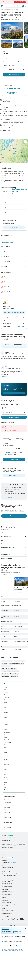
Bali (5, 707)
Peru (5, 784)
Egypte (5, 699)
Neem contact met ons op (8, 910)
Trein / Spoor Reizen (8, 819)
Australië (6, 692)
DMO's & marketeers (6, 902)
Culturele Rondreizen (8, 814)
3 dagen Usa (4, 663)
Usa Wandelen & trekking (7, 661)
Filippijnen (6, 712)
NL (21, 919)
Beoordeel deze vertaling (7, 193)
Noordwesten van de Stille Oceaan (9, 668)
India (5, 715)
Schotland (6, 767)
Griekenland (6, 737)
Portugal (6, 759)
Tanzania (6, 724)
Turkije (5, 772)
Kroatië (5, 752)
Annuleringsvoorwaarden (7, 867)
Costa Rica (6, 779)
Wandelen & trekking (14, 673)
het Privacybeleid (10, 950)
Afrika (5, 687)
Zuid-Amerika (7, 789)
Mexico (5, 782)
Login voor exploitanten (7, 886)
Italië (5, 749)
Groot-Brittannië (7, 742)
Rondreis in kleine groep (19, 661)
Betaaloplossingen (6, 881)
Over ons (4, 856)
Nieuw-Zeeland (7, 720)
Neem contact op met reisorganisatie (12, 92)
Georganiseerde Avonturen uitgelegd (10, 873)
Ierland (5, 747)
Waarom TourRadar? (6, 864)
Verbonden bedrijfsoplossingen (9, 875)
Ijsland (5, 744)
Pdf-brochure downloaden (13, 88)
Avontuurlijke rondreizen (9, 799)
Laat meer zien (4, 362)
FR (17, 919)
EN (4, 919)
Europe (5, 694)
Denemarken (7, 732)
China (5, 710)
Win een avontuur (9, 862)
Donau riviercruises (8, 734)
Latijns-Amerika (7, 697)
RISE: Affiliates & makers (7, 900)
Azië (5, 689)
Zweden (6, 774)
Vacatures (7, 857)
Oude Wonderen (14, 676)
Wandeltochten (7, 812)
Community (4, 869)
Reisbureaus (5, 899)
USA (5, 787)
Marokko (6, 702)
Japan (5, 717)
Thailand (6, 727)
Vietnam (6, 729)
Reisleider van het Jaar (7, 891)
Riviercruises (7, 807)
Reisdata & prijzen (14, 74)
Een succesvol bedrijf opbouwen (9, 880)
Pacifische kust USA (6, 666)
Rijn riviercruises (7, 762)
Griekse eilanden (7, 739)
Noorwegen (6, 754)
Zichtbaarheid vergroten (7, 883)
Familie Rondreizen (8, 825)
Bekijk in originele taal (16, 191)
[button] (14, 56)
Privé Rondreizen (7, 827)
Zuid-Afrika (6, 704)
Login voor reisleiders (7, 894)
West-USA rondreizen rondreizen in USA (10, 671)
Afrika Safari (6, 809)
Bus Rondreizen (7, 817)
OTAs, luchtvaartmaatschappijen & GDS (11, 904)
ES (13, 919)
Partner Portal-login (6, 905)
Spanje (5, 769)
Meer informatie (21, 326)
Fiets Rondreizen (7, 802)
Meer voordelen (8, 497)
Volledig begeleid (5, 676)
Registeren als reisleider (7, 892)
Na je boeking (5, 865)
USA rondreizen (5, 673)
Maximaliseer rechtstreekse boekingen (10, 884)
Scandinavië (6, 764)
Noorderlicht (6, 804)
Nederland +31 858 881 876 (8, 913)
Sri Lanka (6, 722)
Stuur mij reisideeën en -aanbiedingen (13, 941)
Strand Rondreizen (8, 822)
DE (8, 919)
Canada (5, 777)
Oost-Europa (7, 756)
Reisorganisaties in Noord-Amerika (16, 663)
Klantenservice (5, 912)
